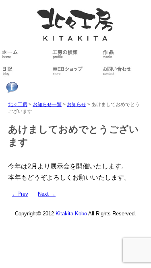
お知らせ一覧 (47, 104)
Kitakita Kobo (71, 214)
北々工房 (17, 104)
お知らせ (76, 104)
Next (47, 194)
